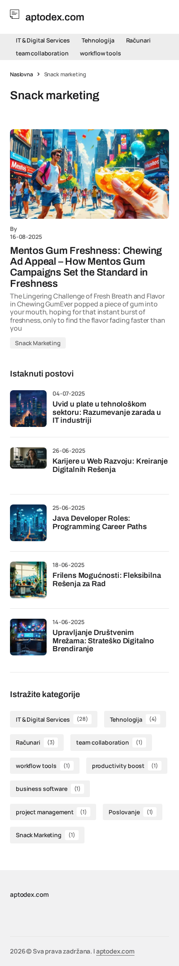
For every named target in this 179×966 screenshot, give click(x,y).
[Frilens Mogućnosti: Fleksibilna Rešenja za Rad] (28, 580)
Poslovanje (131, 812)
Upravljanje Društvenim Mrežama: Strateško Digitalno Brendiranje (103, 641)
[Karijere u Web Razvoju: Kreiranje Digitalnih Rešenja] (28, 465)
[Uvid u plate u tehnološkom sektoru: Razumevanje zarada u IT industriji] (28, 408)
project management (51, 812)
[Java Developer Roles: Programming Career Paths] (28, 522)
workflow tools (100, 53)
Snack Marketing (38, 343)
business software (48, 789)
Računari (138, 40)
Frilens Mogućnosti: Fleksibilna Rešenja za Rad (106, 580)
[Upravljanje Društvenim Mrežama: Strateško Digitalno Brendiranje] (28, 637)
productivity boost (125, 766)
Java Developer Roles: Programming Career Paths (99, 522)
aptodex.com (115, 951)
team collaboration (42, 53)
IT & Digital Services (43, 40)
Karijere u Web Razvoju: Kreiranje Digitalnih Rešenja (110, 465)
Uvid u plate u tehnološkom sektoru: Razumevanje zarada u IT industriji (106, 412)
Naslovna (21, 74)
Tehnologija (98, 40)
